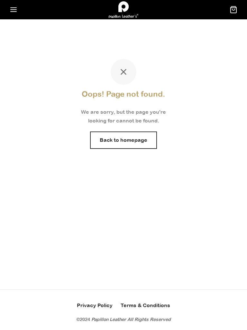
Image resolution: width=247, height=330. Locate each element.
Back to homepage (123, 140)
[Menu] (13, 9)
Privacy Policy (95, 305)
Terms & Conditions (145, 305)
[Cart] (233, 10)
